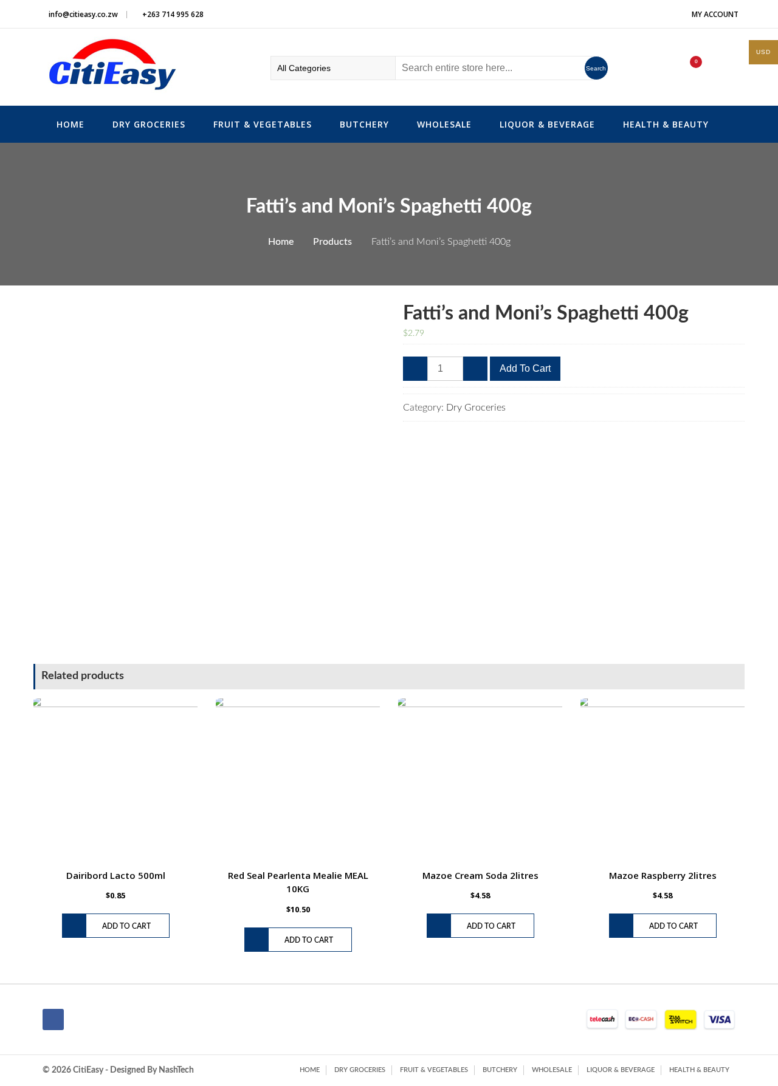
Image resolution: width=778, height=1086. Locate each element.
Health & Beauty (666, 124)
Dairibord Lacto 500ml (115, 875)
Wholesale (444, 124)
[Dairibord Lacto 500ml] (115, 780)
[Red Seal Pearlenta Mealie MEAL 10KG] (298, 780)
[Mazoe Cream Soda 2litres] (480, 780)
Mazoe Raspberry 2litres (663, 875)
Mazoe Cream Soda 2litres (480, 875)
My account (715, 14)
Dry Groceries (148, 124)
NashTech (176, 1070)
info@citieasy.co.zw (83, 14)
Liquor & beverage (547, 124)
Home (70, 124)
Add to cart (525, 368)
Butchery (364, 124)
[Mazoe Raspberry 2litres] (662, 780)
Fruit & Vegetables (262, 124)
